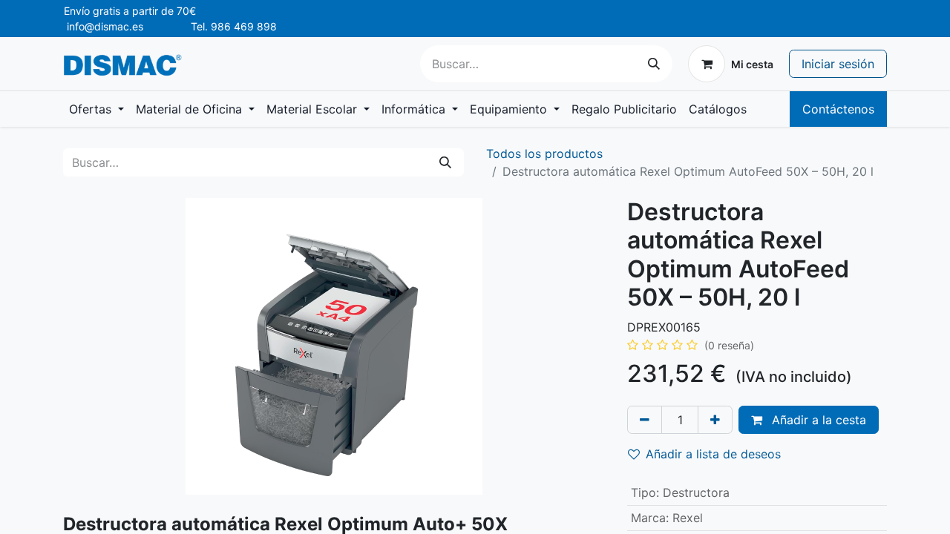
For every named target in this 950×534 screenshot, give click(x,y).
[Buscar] (653, 63)
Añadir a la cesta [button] (817, 419)
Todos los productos (544, 153)
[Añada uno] (715, 420)
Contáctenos (838, 109)
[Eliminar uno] (644, 420)
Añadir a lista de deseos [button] (713, 453)
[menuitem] (96, 109)
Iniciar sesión (838, 63)
